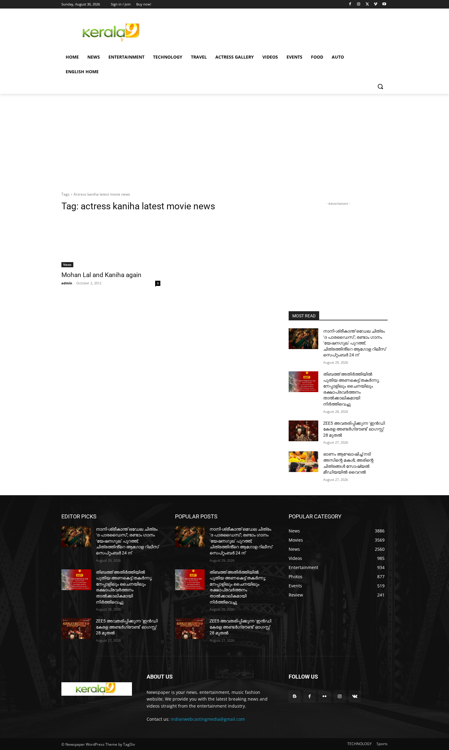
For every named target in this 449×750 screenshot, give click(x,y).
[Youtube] (384, 4)
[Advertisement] (270, 31)
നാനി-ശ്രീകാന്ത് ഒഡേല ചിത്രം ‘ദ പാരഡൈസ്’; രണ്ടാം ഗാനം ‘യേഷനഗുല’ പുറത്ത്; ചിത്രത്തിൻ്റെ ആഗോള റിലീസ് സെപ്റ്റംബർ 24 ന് (354, 343)
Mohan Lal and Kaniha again (101, 275)
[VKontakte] (355, 696)
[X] (367, 4)
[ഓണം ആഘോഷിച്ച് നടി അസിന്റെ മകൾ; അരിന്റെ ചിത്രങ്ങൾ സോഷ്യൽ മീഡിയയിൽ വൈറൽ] (303, 461)
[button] (380, 86)
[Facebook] (350, 4)
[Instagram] (358, 4)
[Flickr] (324, 696)
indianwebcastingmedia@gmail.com (208, 719)
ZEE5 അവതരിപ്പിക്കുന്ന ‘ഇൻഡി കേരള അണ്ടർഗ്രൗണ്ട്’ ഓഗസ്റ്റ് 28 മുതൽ (354, 429)
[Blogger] (295, 696)
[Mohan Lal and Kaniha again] (110, 242)
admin (66, 283)
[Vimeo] (375, 4)
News (67, 264)
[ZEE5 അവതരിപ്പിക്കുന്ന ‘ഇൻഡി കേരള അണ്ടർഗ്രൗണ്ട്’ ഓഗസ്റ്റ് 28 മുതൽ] (303, 430)
